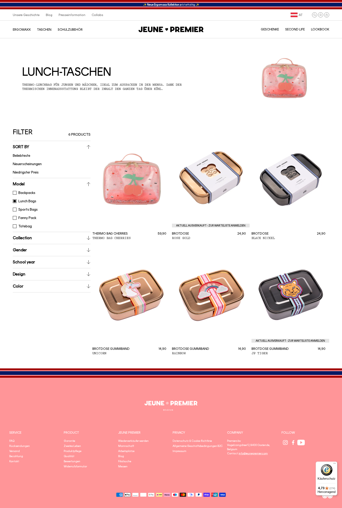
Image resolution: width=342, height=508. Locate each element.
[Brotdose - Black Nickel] (290, 178)
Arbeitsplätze (126, 451)
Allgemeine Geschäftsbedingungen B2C (198, 446)
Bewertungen (72, 461)
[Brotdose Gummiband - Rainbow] (211, 294)
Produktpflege (72, 451)
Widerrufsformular (75, 466)
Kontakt (14, 461)
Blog (121, 456)
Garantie (69, 440)
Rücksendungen (19, 446)
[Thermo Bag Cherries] (131, 178)
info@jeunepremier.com (253, 453)
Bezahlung (16, 456)
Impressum (179, 451)
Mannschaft (126, 446)
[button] (314, 14)
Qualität (69, 456)
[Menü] (334, 464)
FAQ (11, 440)
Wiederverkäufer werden (133, 440)
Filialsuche (124, 461)
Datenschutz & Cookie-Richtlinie (192, 440)
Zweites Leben (72, 446)
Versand (14, 451)
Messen (122, 466)
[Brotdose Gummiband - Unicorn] (131, 294)
